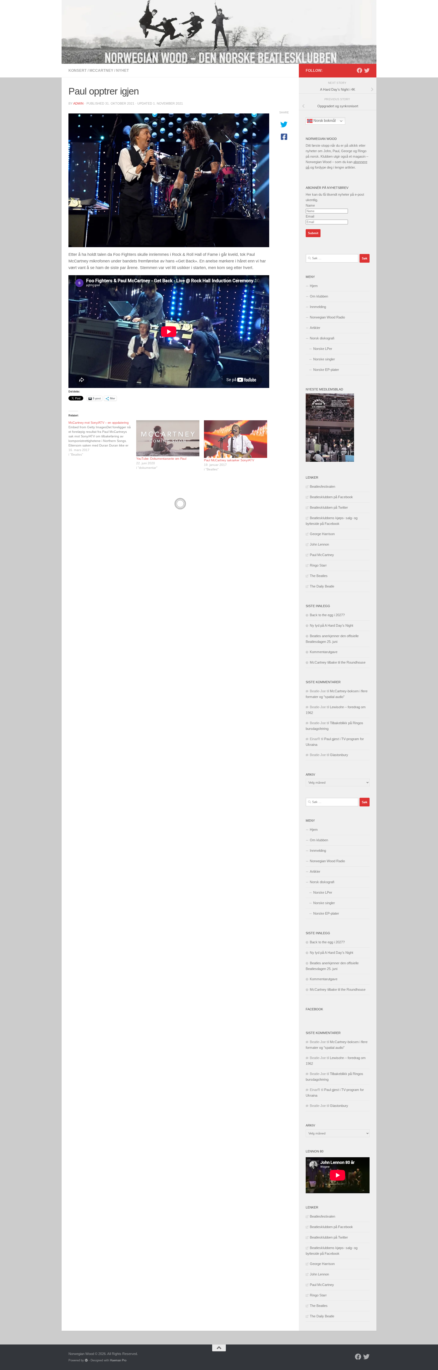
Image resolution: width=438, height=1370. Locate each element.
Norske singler (324, 359)
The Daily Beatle (322, 586)
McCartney (101, 70)
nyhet (122, 70)
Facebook (314, 1009)
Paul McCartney (322, 555)
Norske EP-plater (326, 370)
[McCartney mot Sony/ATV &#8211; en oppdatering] (102, 438)
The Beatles (319, 576)
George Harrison (322, 534)
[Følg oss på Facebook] (359, 70)
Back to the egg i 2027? (327, 615)
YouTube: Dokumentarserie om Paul (161, 458)
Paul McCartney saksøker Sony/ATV (229, 460)
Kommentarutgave (323, 652)
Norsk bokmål (324, 121)
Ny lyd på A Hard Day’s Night (331, 625)
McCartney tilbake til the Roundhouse (337, 662)
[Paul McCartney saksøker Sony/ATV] (235, 439)
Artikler (315, 328)
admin (78, 103)
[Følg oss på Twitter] (367, 70)
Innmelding (318, 307)
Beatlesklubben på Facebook (331, 497)
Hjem (314, 286)
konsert (77, 70)
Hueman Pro (118, 1360)
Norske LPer (322, 349)
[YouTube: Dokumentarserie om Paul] (167, 438)
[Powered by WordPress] (86, 1360)
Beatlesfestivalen (322, 486)
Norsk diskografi (322, 338)
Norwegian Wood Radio (327, 317)
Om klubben (319, 296)
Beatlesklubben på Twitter (329, 507)
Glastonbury (339, 755)
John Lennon (319, 544)
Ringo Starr (318, 565)
